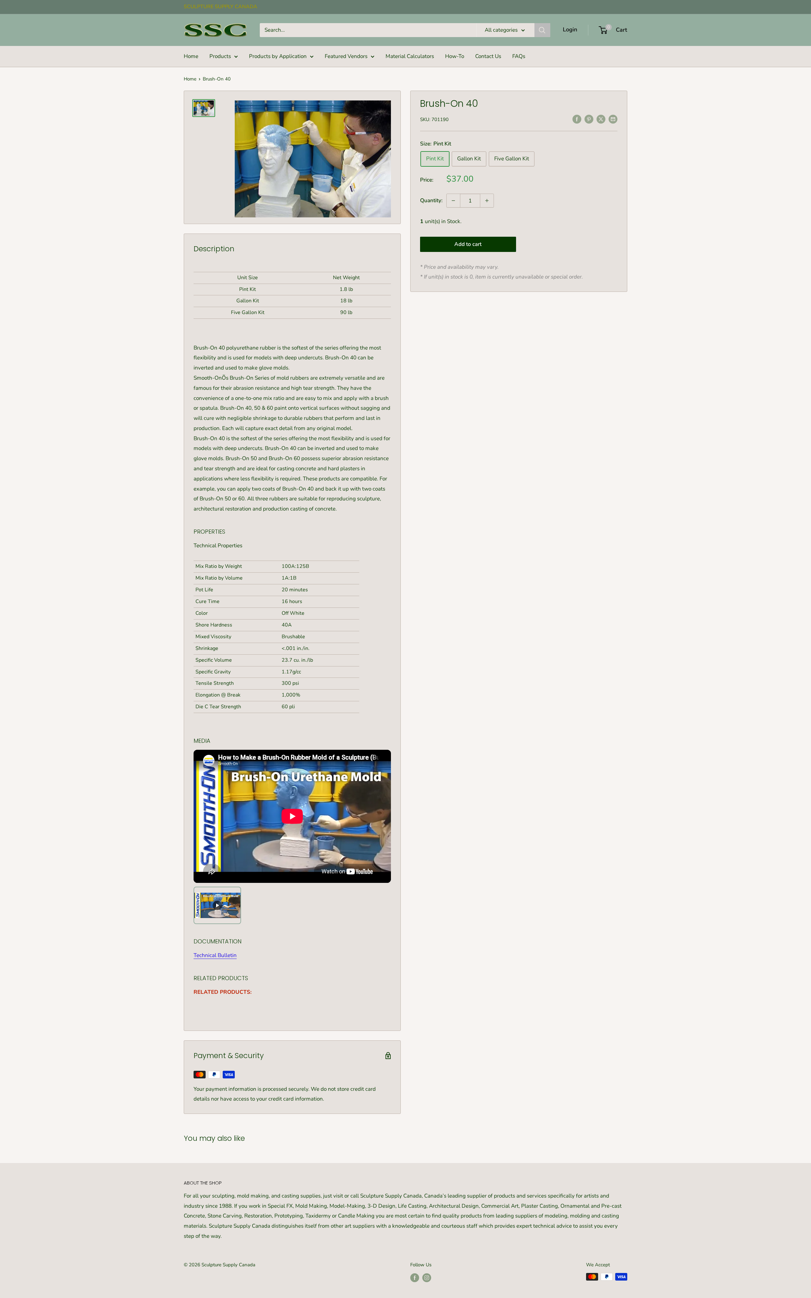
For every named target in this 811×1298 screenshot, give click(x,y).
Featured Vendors (346, 56)
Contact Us (488, 56)
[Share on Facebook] (576, 119)
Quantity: (431, 200)
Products (220, 56)
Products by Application (278, 56)
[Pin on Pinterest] (588, 119)
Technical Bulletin (215, 955)
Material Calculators (410, 56)
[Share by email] (613, 119)
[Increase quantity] (487, 200)
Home (191, 56)
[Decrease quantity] (453, 200)
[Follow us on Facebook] (414, 1277)
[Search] (542, 30)
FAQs (518, 56)
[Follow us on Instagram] (426, 1277)
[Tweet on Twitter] (601, 119)
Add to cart (468, 244)
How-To (454, 56)
